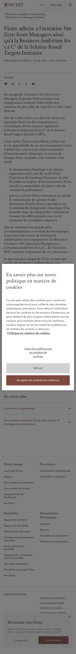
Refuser (38, 368)
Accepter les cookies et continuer (38, 380)
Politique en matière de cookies (28, 333)
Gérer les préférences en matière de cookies (38, 352)
